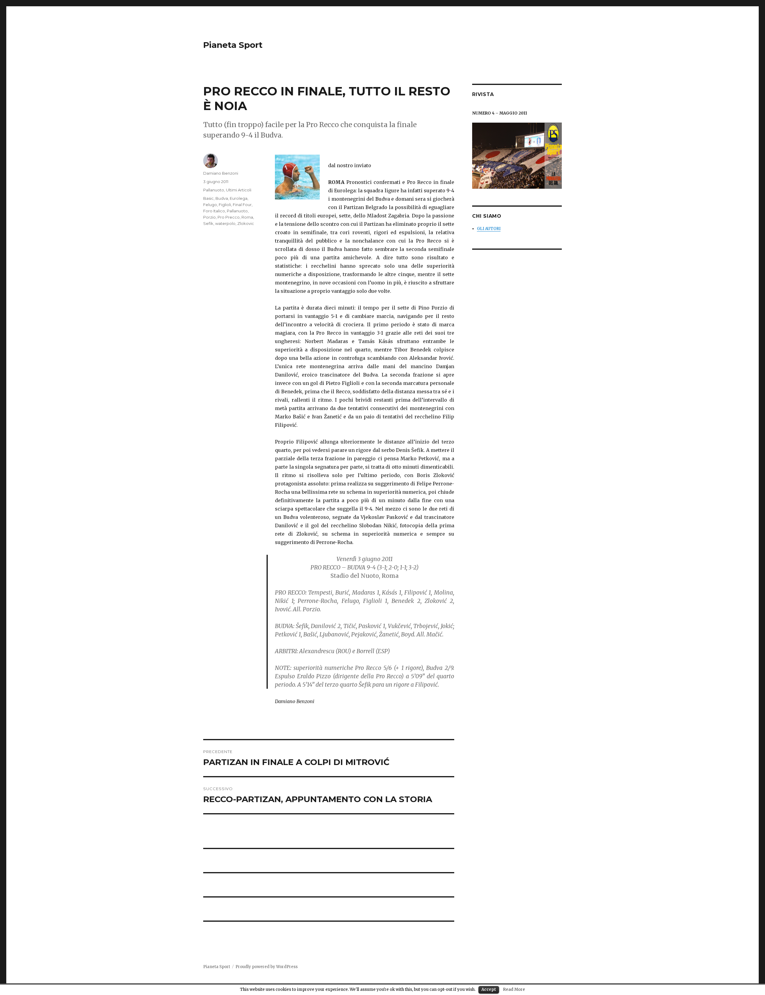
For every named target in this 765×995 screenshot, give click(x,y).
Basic (208, 198)
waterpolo (225, 223)
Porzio (209, 217)
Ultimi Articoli (238, 190)
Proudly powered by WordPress (266, 966)
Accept (488, 989)
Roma (247, 217)
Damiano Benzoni (220, 173)
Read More (514, 989)
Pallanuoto (213, 190)
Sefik (208, 223)
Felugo (210, 204)
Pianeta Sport (233, 45)
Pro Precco (229, 217)
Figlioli (225, 204)
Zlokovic (245, 223)
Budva (221, 198)
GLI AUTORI (489, 228)
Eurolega (238, 198)
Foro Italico (214, 210)
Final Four (242, 204)
